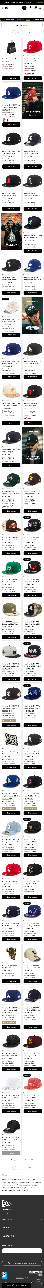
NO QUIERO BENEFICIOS (22, 1281)
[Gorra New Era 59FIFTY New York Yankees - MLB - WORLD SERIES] (11, 693)
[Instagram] (5, 1214)
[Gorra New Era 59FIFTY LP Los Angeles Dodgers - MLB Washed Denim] (11, 827)
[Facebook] (2, 1214)
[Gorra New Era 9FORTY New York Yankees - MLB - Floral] (11, 1125)
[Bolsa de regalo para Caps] (11, 46)
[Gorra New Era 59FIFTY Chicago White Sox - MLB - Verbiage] (33, 739)
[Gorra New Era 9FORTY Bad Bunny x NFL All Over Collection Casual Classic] (11, 307)
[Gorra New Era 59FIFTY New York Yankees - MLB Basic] (11, 1083)
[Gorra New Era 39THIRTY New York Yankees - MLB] (33, 139)
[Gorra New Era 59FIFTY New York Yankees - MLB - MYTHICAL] (33, 525)
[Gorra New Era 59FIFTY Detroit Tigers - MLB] (33, 1041)
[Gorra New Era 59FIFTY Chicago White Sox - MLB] (11, 265)
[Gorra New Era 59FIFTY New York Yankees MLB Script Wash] (33, 1083)
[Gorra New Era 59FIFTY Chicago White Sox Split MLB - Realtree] (33, 609)
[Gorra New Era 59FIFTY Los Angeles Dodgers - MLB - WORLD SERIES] (11, 995)
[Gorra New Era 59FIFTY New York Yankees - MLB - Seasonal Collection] (11, 139)
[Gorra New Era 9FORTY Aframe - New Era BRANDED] (11, 479)
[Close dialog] (42, 1246)
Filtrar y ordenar (23, 25)
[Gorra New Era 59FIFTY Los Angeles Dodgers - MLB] (11, 92)
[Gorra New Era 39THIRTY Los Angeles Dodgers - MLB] (33, 265)
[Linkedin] (7, 1214)
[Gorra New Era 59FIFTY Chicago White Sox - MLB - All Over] (33, 567)
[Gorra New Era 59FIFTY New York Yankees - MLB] (33, 46)
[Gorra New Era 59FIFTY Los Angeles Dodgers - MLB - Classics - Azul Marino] (11, 437)
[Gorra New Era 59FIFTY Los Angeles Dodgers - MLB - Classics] (33, 349)
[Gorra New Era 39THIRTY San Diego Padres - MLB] (33, 479)
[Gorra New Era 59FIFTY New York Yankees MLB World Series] (11, 651)
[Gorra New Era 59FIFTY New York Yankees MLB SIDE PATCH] (11, 391)
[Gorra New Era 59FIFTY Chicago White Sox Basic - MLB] (33, 181)
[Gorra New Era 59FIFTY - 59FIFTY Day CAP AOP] (11, 1041)
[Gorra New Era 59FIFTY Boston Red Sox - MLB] (11, 181)
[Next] (34, 32)
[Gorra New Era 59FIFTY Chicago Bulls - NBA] (33, 391)
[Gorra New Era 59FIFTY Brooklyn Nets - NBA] (33, 869)
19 (29, 32)
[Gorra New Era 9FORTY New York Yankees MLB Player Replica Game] (33, 995)
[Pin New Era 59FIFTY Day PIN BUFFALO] (11, 953)
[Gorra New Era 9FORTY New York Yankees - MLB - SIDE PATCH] (33, 953)
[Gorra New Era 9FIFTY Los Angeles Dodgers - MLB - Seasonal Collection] (11, 349)
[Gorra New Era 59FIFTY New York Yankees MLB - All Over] (33, 651)
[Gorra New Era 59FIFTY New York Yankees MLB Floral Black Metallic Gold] (33, 827)
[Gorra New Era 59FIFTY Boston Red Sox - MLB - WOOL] (33, 781)
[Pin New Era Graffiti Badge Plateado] (11, 739)
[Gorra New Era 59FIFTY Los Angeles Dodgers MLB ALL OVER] (33, 911)
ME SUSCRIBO (22, 1275)
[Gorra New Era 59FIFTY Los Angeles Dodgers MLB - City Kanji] (11, 781)
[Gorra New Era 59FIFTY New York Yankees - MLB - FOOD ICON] (33, 223)
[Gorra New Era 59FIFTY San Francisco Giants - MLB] (11, 525)
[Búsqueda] (40, 8)
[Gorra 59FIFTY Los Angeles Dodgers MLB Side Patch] (11, 609)
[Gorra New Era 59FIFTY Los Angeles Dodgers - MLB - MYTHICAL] (33, 693)
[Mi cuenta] (24, 8)
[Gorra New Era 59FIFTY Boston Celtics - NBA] (11, 567)
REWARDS (39, 2)
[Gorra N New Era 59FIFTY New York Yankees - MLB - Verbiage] (11, 911)
